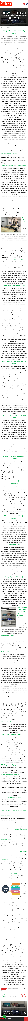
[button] (14, 153)
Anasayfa (10, 20)
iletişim (22, 149)
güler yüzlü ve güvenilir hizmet (18, 259)
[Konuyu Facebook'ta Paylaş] (22, 988)
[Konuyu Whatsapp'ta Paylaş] (26, 988)
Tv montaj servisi (16, 20)
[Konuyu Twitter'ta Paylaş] (24, 988)
